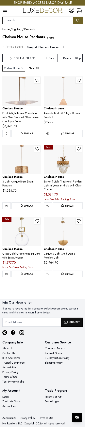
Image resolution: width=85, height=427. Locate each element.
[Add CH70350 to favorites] (37, 80)
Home (5, 29)
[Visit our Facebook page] (13, 332)
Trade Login (52, 401)
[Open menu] (5, 10)
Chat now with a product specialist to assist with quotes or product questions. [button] (55, 407)
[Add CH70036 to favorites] (79, 221)
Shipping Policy (53, 363)
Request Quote (53, 353)
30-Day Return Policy (57, 358)
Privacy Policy (10, 372)
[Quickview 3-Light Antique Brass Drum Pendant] (6, 205)
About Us (7, 348)
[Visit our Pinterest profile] (4, 332)
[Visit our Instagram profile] (22, 332)
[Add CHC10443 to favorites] (79, 80)
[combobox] (38, 20)
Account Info (9, 406)
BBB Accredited (11, 358)
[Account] (71, 10)
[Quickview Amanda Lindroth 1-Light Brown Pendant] (48, 133)
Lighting (16, 29)
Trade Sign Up (53, 397)
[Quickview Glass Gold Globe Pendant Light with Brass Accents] (6, 274)
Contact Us (8, 353)
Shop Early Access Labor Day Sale (42, 2)
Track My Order (11, 401)
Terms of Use (9, 377)
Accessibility (9, 367)
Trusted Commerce (13, 363)
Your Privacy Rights (13, 382)
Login (5, 397)
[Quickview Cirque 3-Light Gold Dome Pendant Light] (48, 274)
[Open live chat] (77, 417)
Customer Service (55, 348)
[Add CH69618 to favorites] (37, 221)
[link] (79, 10)
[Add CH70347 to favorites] (37, 149)
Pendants (29, 29)
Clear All (33, 68)
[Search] (78, 20)
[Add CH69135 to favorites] (79, 149)
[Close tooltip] (78, 405)
